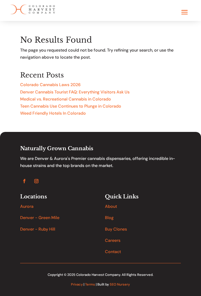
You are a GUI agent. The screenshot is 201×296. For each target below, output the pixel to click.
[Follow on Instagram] (36, 181)
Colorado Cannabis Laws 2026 (50, 84)
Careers (112, 240)
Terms (90, 284)
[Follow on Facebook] (24, 181)
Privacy (77, 284)
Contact (113, 251)
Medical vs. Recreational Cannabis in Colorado (65, 99)
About (111, 206)
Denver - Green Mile (39, 217)
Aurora (27, 206)
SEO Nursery (120, 284)
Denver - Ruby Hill (37, 229)
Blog (109, 217)
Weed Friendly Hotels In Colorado (53, 113)
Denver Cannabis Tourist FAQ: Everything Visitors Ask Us (75, 92)
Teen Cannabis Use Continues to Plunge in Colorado (70, 106)
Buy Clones (116, 229)
